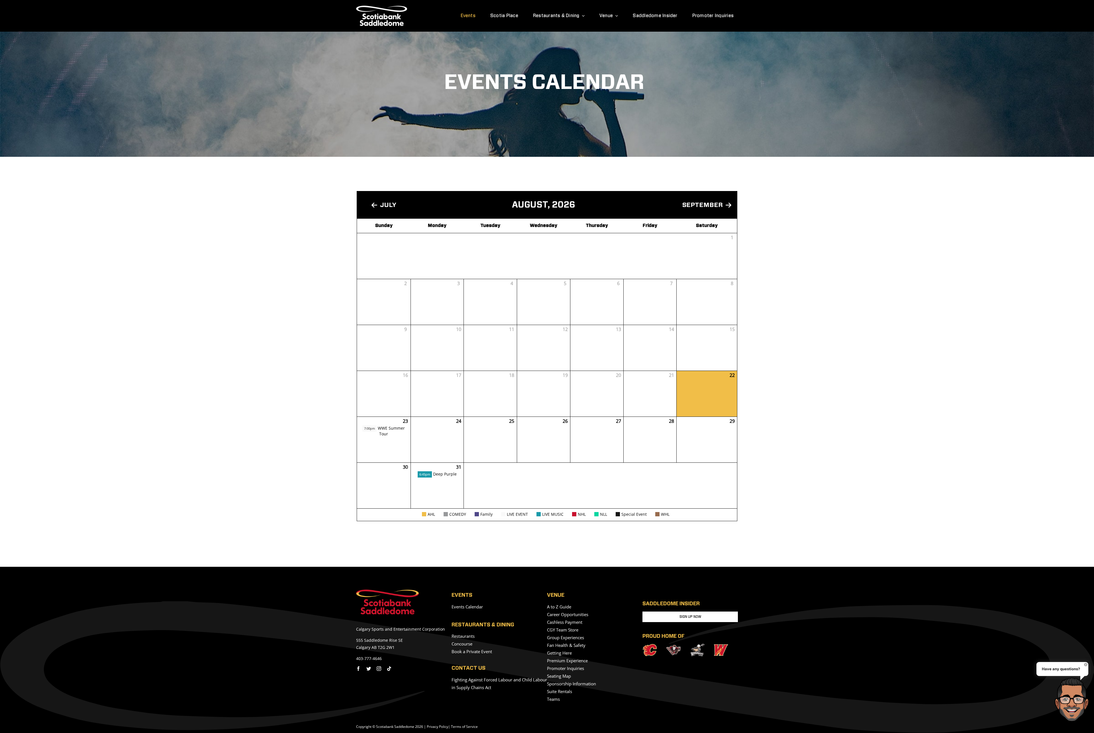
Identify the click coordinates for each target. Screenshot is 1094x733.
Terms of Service (464, 726)
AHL (431, 514)
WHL (665, 514)
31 (458, 467)
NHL (582, 514)
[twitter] (368, 668)
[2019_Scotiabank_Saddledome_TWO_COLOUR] (387, 592)
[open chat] (1074, 699)
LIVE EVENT (517, 514)
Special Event (634, 514)
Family (486, 514)
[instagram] (379, 668)
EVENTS (462, 595)
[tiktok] (389, 668)
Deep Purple (438, 474)
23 (405, 421)
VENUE (555, 595)
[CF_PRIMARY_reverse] (649, 646)
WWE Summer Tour (384, 430)
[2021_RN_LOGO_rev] (697, 646)
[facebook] (358, 668)
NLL (603, 514)
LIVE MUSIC (553, 514)
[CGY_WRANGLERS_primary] (721, 646)
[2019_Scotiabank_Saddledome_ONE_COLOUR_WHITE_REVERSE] (381, 8)
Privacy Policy (437, 726)
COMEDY (457, 514)
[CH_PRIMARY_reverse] (673, 647)
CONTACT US (468, 668)
